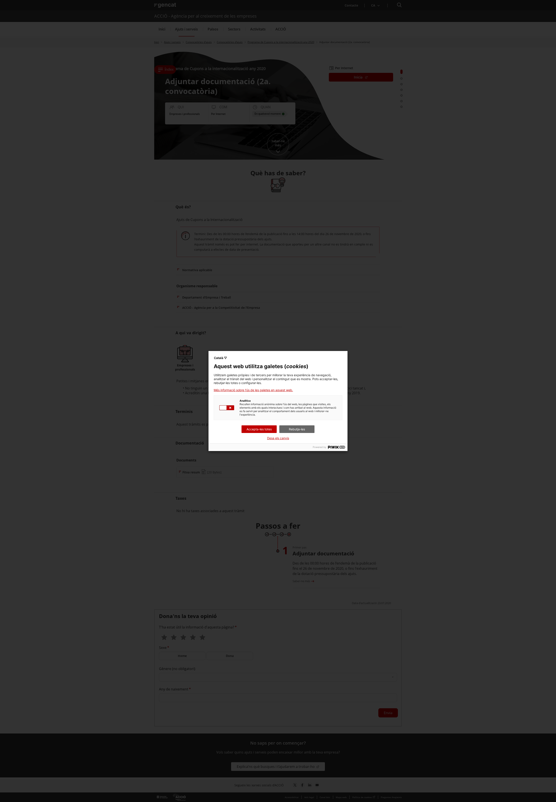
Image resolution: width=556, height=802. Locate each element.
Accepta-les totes (259, 429)
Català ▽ (220, 358)
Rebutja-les (297, 429)
